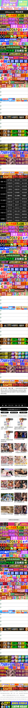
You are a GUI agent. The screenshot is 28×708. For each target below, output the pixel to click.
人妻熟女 (9, 189)
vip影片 (4, 412)
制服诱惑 (24, 214)
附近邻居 (9, 192)
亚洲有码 (9, 183)
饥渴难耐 (17, 192)
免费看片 (3, 219)
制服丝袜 (17, 189)
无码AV (3, 206)
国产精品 (9, 180)
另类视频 (24, 189)
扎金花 (17, 202)
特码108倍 (14, 412)
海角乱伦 (17, 214)
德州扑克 (24, 198)
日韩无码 (24, 220)
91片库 (10, 208)
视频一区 (3, 181)
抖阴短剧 (17, 220)
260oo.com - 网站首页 (14, 12)
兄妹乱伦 (17, 217)
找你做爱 (24, 192)
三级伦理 (9, 186)
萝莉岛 (24, 208)
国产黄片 (9, 211)
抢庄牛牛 (17, 198)
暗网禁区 (9, 214)
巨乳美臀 (24, 186)
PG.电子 (23, 412)
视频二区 (3, 187)
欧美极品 (17, 183)
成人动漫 (24, 183)
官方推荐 (3, 200)
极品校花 (9, 220)
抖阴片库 (3, 212)
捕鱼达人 (9, 198)
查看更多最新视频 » (14, 519)
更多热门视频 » (23, 416)
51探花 (24, 205)
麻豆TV (17, 205)
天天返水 (24, 202)
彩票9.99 (9, 202)
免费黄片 (24, 211)
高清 (16, 405)
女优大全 (17, 208)
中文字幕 (17, 186)
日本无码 (24, 180)
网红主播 (17, 180)
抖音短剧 (9, 205)
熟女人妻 (17, 211)
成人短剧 (24, 217)
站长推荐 (3, 194)
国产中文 (9, 217)
